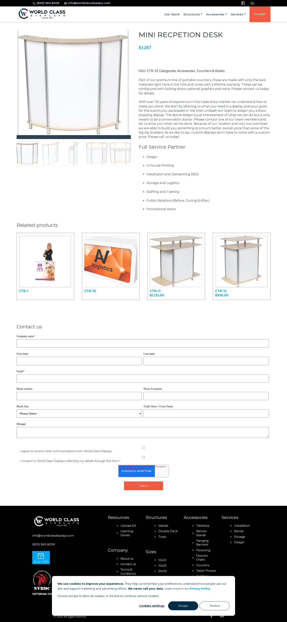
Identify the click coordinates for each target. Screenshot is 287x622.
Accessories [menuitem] (215, 14)
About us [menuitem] (126, 558)
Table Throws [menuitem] (206, 570)
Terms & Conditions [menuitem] (128, 571)
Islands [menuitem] (163, 525)
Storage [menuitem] (239, 537)
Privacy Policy (200, 588)
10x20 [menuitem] (162, 565)
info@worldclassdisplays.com (89, 3)
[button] (126, 84)
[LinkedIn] (252, 3)
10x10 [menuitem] (162, 560)
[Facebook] (243, 3)
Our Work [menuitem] (172, 14)
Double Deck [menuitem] (168, 531)
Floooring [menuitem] (203, 550)
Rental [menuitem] (238, 531)
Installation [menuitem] (242, 525)
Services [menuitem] (237, 14)
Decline (214, 606)
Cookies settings (151, 606)
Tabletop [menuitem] (202, 525)
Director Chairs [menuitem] (202, 557)
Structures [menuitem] (192, 14)
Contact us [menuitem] (128, 564)
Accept (183, 606)
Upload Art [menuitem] (128, 525)
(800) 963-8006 (48, 3)
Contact (260, 14)
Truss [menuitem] (162, 537)
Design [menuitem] (239, 542)
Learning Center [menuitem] (126, 533)
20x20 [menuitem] (162, 571)
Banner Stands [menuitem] (201, 533)
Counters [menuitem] (202, 565)
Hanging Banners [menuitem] (202, 542)
